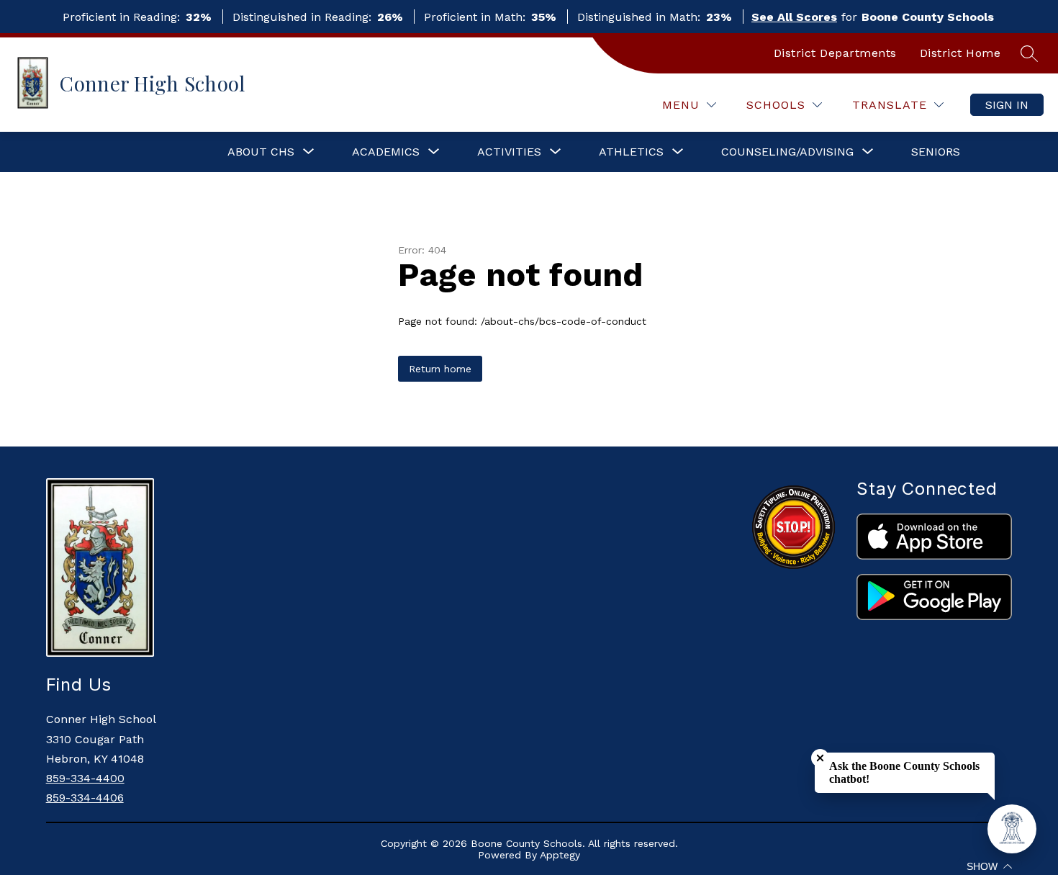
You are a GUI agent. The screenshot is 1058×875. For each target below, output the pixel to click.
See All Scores (794, 17)
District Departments (835, 53)
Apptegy (560, 855)
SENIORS (935, 151)
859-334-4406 (85, 797)
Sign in (1006, 105)
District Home (960, 53)
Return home (440, 368)
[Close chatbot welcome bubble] (820, 758)
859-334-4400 (85, 778)
